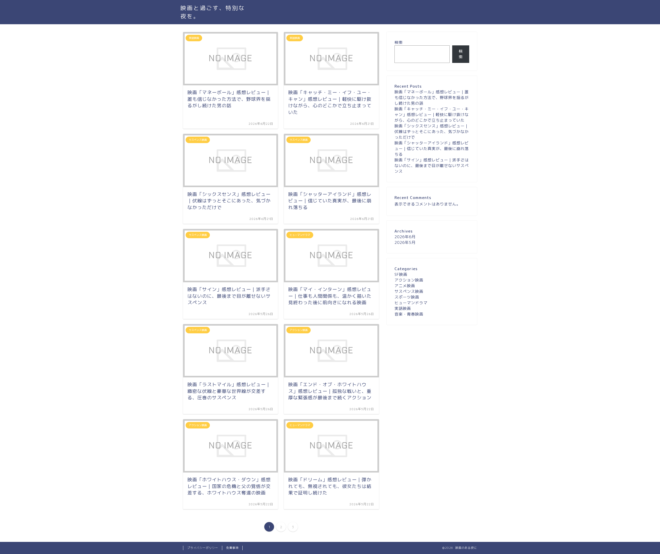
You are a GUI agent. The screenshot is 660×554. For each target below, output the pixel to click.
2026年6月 (405, 236)
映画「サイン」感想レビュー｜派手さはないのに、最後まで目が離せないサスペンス (431, 165)
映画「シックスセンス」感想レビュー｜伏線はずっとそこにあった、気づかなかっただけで (431, 131)
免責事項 (232, 548)
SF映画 (400, 274)
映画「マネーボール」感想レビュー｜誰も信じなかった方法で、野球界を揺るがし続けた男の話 (431, 97)
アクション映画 (408, 280)
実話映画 (402, 308)
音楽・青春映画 (408, 314)
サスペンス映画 (408, 291)
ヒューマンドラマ (410, 302)
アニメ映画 (404, 285)
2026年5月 (405, 242)
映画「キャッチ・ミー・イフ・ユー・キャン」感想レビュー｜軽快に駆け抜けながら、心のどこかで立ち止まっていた (431, 114)
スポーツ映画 (406, 297)
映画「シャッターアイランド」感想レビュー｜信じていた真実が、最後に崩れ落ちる (431, 148)
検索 (398, 42)
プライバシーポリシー (202, 548)
